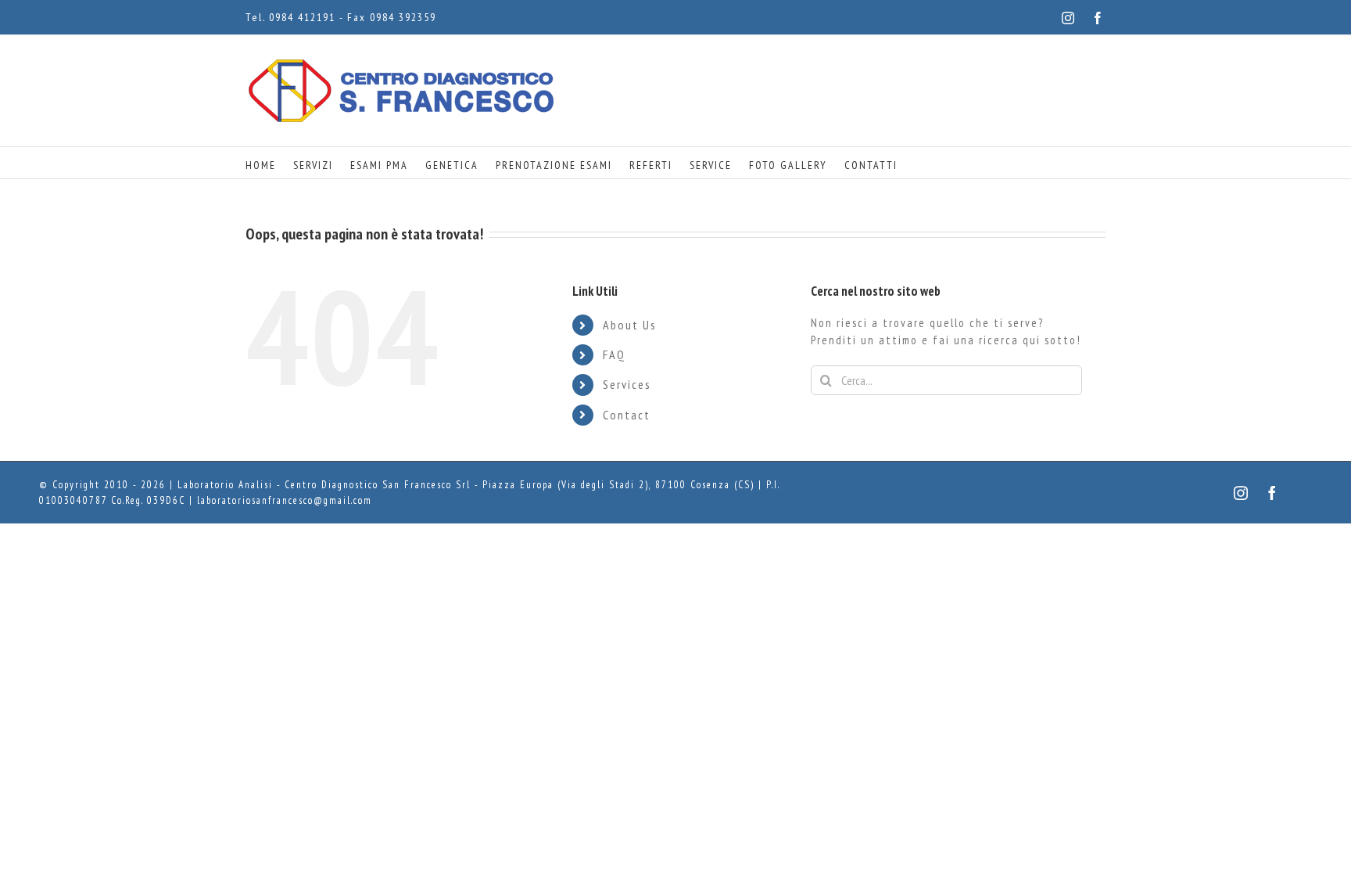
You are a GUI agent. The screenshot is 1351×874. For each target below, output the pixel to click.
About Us (630, 325)
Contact (626, 415)
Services (627, 384)
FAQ (614, 354)
